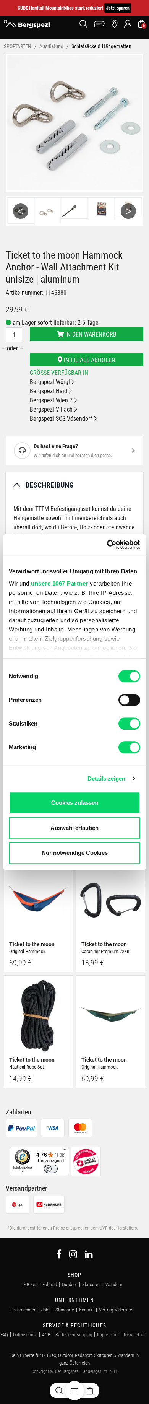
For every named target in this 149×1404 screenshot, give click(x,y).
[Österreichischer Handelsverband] (86, 1161)
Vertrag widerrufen (116, 1310)
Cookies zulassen (74, 802)
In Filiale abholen (88, 360)
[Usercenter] (128, 24)
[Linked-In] (89, 1255)
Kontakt (86, 1310)
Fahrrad (49, 1284)
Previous (20, 211)
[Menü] (64, 1151)
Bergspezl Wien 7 (52, 400)
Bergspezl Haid (49, 391)
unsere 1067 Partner (59, 583)
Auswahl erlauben (74, 828)
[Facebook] (59, 1255)
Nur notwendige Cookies (75, 852)
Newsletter (134, 1334)
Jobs (45, 1310)
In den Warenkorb (90, 334)
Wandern (113, 1284)
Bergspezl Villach (52, 409)
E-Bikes (30, 1284)
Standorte (64, 1310)
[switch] (129, 700)
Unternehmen (23, 1310)
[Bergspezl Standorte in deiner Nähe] (114, 24)
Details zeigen (106, 778)
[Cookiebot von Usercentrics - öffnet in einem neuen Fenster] (107, 545)
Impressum (108, 1334)
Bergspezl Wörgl (50, 382)
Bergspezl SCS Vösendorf (62, 418)
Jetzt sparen (118, 8)
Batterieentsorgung (73, 1334)
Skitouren (91, 1284)
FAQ (4, 1334)
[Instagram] (73, 1255)
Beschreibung (49, 485)
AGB (46, 1334)
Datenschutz (25, 1334)
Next (128, 211)
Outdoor (69, 1284)
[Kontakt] (99, 24)
